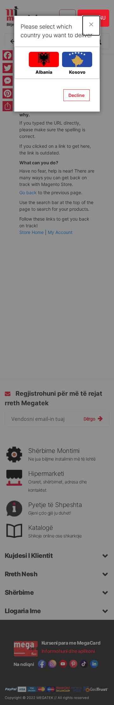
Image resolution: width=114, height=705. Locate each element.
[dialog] (57, 352)
